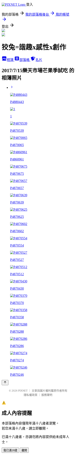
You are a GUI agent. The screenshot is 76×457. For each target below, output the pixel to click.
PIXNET (23, 390)
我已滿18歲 (10, 450)
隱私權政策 (30, 394)
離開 (24, 450)
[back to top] (5, 382)
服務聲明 (46, 394)
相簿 (10, 60)
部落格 (24, 60)
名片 (38, 60)
